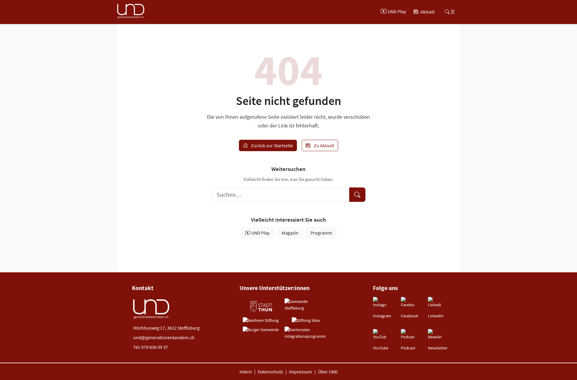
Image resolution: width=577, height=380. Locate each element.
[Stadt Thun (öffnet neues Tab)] (261, 306)
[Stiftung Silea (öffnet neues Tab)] (306, 320)
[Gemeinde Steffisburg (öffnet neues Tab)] (306, 304)
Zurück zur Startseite (271, 145)
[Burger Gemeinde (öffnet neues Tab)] (261, 330)
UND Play (260, 233)
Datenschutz (270, 372)
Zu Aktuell (323, 145)
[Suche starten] (357, 194)
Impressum (300, 372)
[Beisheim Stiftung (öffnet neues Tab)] (261, 320)
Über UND (328, 372)
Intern (246, 372)
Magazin (290, 233)
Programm (321, 233)
